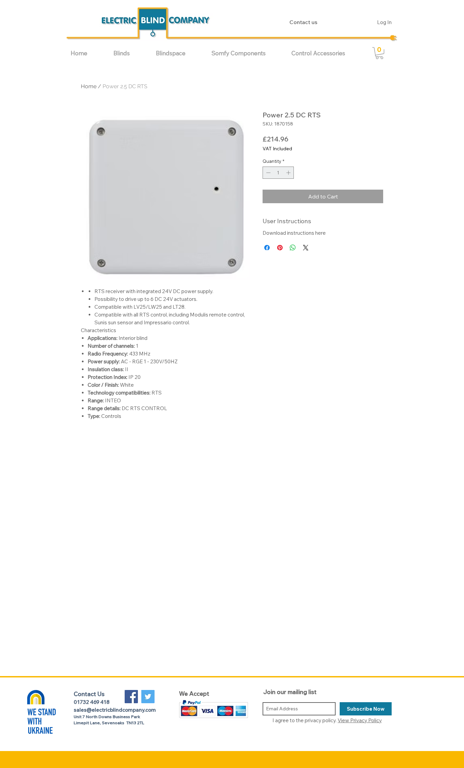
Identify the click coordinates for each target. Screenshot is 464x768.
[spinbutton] (278, 172)
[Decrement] (268, 172)
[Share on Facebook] (267, 248)
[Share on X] (306, 248)
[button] (129, 53)
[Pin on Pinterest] (280, 248)
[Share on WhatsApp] (293, 248)
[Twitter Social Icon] (148, 696)
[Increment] (289, 172)
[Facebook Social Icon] (131, 696)
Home (88, 86)
